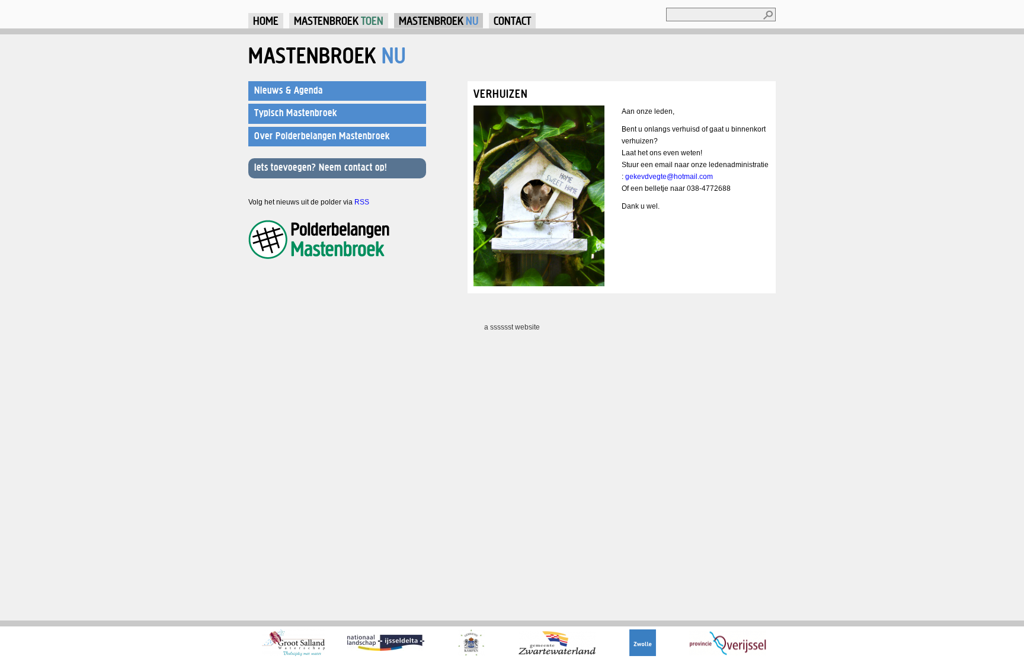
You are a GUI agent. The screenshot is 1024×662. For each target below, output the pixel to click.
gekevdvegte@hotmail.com (669, 176)
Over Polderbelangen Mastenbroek (322, 135)
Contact (512, 20)
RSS (361, 202)
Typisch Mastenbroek (295, 112)
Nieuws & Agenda (288, 90)
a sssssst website (512, 327)
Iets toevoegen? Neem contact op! (320, 167)
